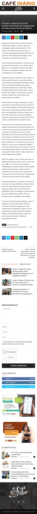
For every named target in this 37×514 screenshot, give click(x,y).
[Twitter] (8, 37)
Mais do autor (25, 264)
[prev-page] (3, 298)
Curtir (32, 378)
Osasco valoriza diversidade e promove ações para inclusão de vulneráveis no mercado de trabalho (27, 253)
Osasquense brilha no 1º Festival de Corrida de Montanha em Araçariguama (22, 291)
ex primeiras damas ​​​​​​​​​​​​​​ (13, 224)
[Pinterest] (12, 37)
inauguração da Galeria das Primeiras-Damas (15, 227)
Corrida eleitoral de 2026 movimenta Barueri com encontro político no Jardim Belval (23, 474)
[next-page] (6, 298)
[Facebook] (4, 37)
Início (2, 13)
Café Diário (14, 456)
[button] (3, 8)
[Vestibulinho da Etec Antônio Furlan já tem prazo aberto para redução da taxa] (5, 464)
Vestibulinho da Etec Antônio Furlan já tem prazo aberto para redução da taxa (22, 464)
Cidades (8, 13)
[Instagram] (18, 502)
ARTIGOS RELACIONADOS (10, 264)
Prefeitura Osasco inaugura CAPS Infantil (9, 250)
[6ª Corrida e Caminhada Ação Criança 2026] (5, 455)
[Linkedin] (21, 37)
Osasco (14, 13)
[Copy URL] (26, 37)
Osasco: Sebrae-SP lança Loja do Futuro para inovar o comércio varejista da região (23, 282)
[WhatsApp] (17, 37)
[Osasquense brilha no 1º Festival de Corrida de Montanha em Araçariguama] (6, 291)
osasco (31, 227)
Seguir (32, 382)
